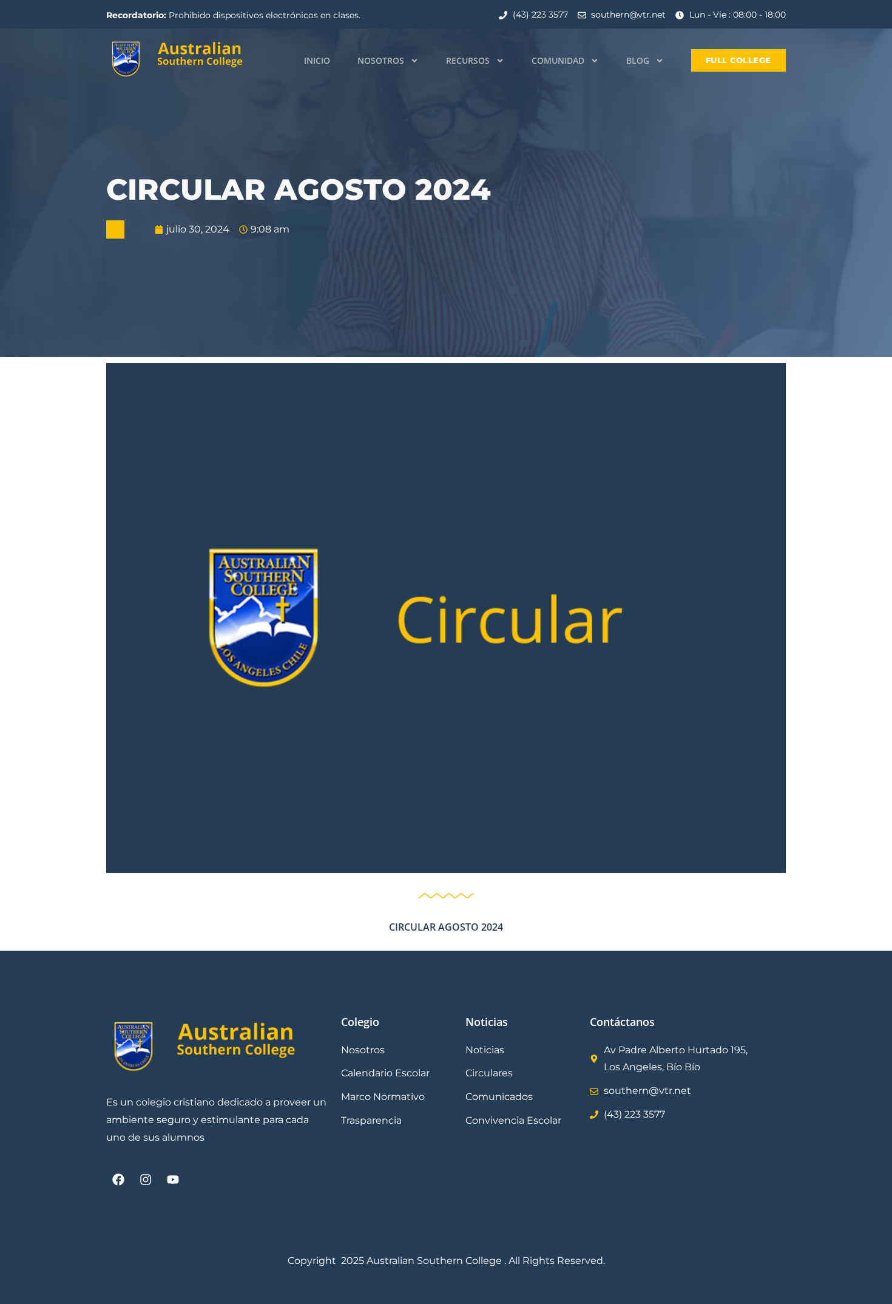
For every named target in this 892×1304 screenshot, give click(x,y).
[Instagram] (145, 1179)
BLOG (637, 60)
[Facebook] (118, 1179)
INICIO (317, 60)
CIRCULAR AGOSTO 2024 (446, 927)
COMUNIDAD (558, 60)
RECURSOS (468, 60)
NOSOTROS (380, 60)
